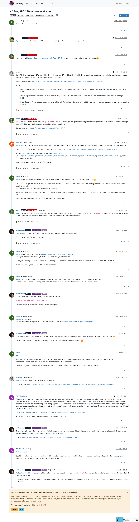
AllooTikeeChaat (21, 396)
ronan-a (18, 38)
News (13, 15)
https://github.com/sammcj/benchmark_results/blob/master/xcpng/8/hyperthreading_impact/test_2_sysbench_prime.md (70, 384)
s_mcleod (19, 72)
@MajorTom (28, 377)
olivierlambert (20, 230)
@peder (42, 210)
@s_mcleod (28, 142)
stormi (18, 55)
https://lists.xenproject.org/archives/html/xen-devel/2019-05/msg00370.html (49, 437)
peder (18, 21)
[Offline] (12, 39)
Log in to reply (124, 15)
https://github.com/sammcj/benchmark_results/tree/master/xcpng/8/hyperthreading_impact (68, 81)
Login (21, 509)
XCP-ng (19, 3)
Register (14, 509)
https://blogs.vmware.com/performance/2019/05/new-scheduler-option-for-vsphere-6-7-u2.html (50, 412)
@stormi (25, 21)
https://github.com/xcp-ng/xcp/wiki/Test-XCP (43, 58)
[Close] (127, 492)
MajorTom (19, 142)
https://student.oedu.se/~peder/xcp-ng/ (56, 254)
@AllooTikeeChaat (55, 470)
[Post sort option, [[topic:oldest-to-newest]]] (115, 15)
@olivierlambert (27, 276)
